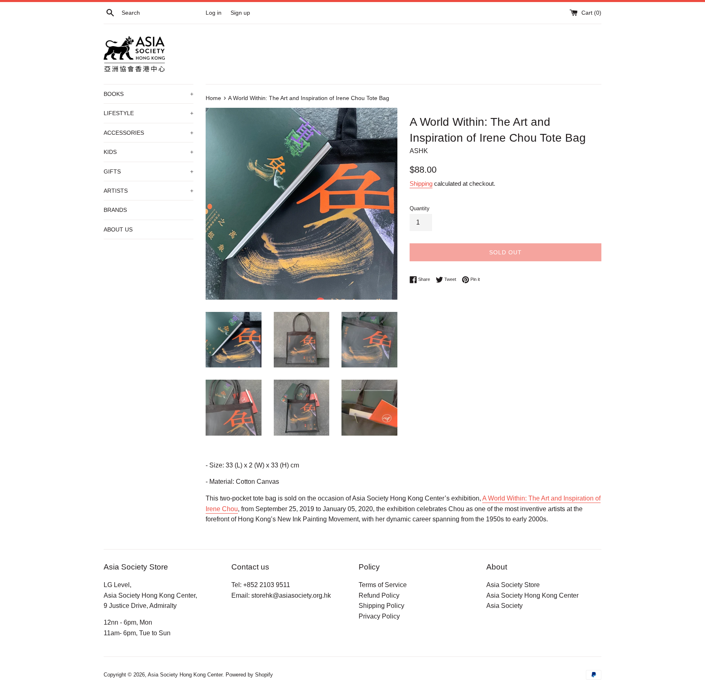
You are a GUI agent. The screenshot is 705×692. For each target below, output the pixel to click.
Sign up (240, 12)
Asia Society (504, 605)
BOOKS (148, 94)
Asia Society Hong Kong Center (532, 595)
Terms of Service (383, 584)
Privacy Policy (379, 616)
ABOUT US (118, 229)
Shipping (421, 183)
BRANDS (115, 210)
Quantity (420, 208)
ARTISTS (148, 190)
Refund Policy (379, 595)
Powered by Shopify (249, 675)
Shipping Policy (381, 605)
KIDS (148, 152)
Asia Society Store (513, 584)
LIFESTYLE (148, 113)
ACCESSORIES (148, 132)
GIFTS (148, 171)
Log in (214, 12)
